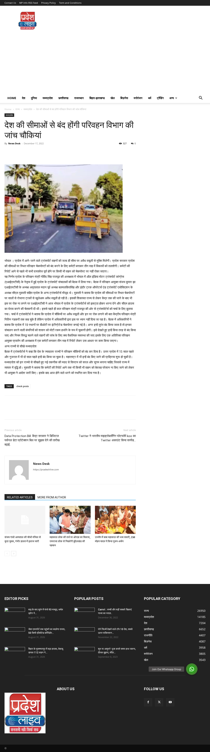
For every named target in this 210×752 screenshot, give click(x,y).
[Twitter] (18, 153)
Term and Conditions (70, 2)
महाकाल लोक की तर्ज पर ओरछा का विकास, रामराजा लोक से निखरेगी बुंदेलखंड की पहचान (70, 541)
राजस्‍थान (79, 98)
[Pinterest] (27, 153)
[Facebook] (9, 153)
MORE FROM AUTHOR (52, 497)
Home (11, 98)
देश (23, 98)
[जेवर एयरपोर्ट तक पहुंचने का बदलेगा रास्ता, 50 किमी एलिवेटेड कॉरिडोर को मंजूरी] (15, 634)
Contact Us (10, 2)
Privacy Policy (48, 2)
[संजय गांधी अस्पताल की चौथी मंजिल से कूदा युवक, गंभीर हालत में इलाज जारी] (25, 520)
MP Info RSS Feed (28, 2)
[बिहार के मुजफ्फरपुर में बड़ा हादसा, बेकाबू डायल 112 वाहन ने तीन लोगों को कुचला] (15, 654)
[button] (200, 98)
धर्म (149, 98)
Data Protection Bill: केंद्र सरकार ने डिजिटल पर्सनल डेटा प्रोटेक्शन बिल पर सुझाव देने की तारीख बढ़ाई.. (32, 440)
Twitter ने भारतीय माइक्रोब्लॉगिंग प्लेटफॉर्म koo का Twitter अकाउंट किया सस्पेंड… (107, 438)
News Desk (14, 143)
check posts (22, 386)
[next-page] (13, 553)
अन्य (171, 98)
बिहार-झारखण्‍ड (97, 98)
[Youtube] (170, 702)
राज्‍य (17, 109)
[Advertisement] (105, 62)
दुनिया (34, 98)
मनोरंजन (138, 98)
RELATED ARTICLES (20, 497)
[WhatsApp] (37, 153)
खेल (113, 98)
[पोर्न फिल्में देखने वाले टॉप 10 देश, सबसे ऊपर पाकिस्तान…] (84, 633)
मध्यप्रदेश (48, 98)
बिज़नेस (124, 98)
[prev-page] (7, 553)
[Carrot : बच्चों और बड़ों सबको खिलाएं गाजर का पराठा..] (84, 613)
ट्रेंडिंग (160, 98)
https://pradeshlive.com (46, 469)
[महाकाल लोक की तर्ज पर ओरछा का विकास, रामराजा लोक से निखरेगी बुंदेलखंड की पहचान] (70, 520)
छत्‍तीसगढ (63, 98)
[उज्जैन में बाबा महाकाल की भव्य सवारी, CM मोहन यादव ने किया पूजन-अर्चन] (115, 520)
